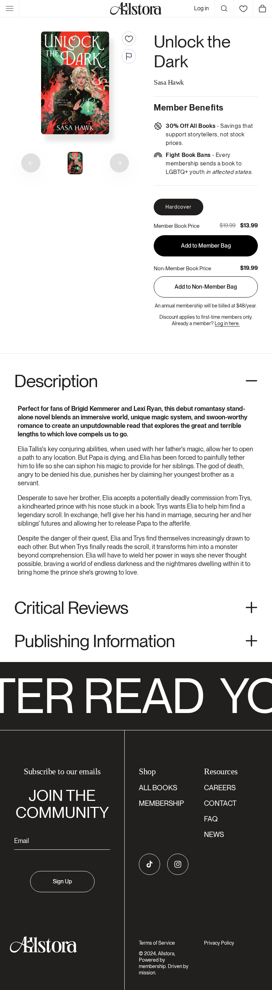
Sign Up (62, 881)
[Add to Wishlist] (129, 39)
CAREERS (220, 787)
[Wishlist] (243, 8)
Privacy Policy (219, 943)
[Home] (136, 8)
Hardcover (178, 207)
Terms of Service (157, 943)
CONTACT (220, 803)
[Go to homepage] (58, 944)
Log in (201, 8)
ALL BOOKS (158, 787)
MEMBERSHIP (161, 803)
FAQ (211, 819)
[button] (9, 8)
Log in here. (227, 323)
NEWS (214, 834)
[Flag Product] (129, 56)
